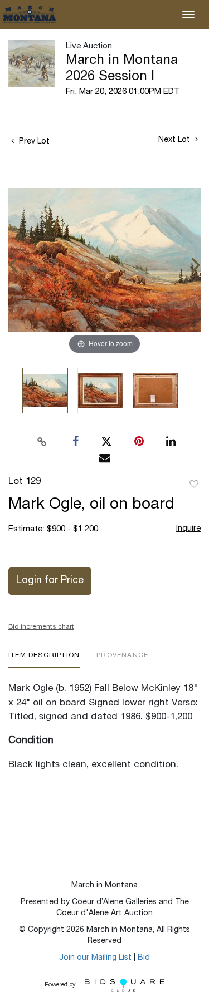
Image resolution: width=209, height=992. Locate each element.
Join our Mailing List (95, 958)
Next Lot (175, 140)
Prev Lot (33, 142)
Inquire (188, 529)
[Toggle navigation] (188, 14)
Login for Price (50, 581)
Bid (144, 958)
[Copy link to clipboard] (41, 441)
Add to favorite (194, 484)
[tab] (44, 660)
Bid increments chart (41, 627)
